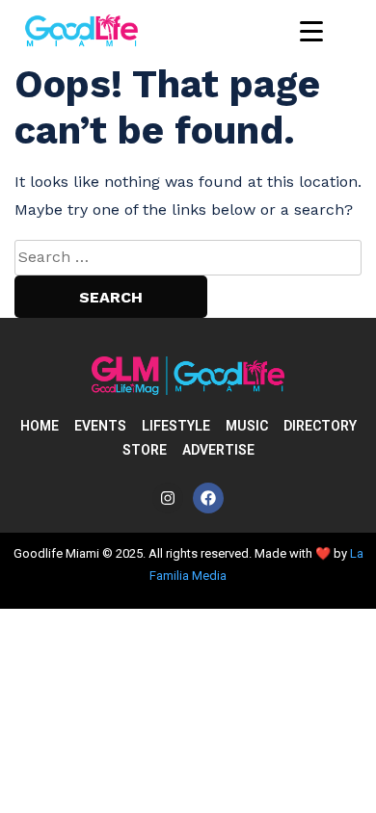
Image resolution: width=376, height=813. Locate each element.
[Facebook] (208, 498)
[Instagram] (167, 498)
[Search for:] (188, 257)
